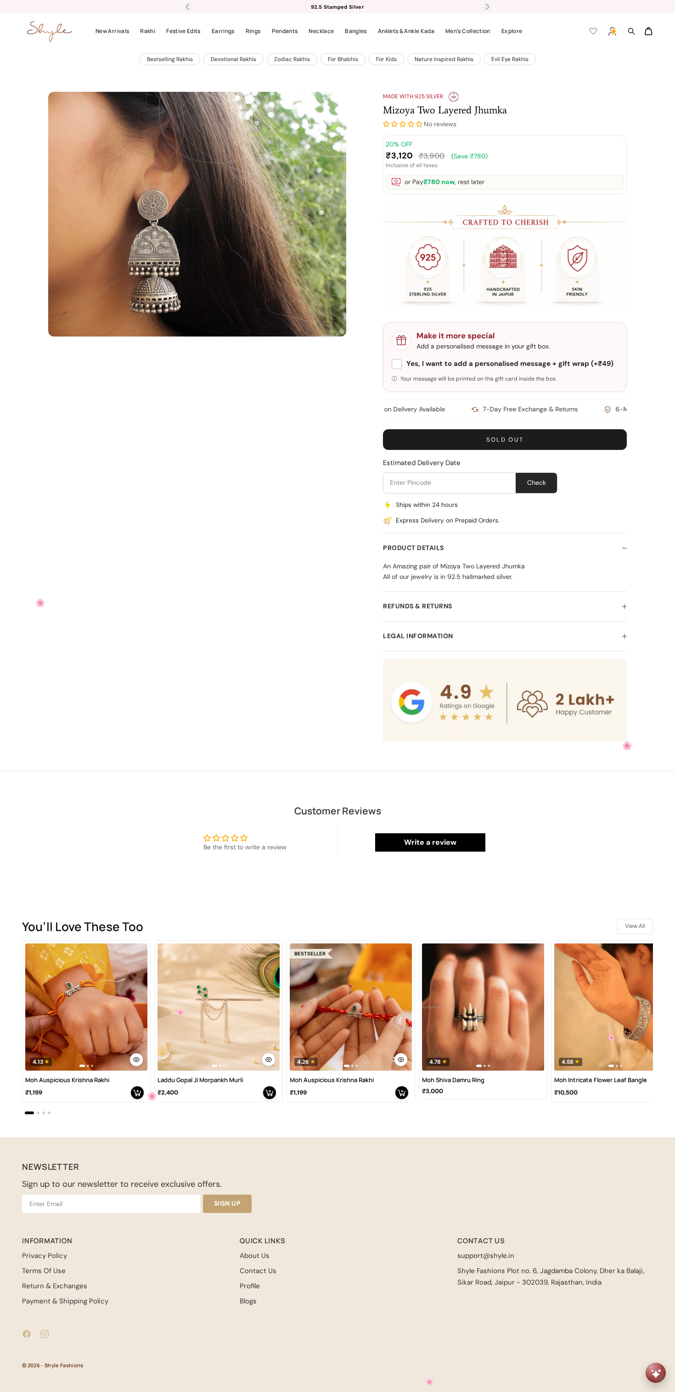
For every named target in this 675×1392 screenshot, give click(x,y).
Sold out (505, 439)
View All (635, 926)
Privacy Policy (44, 1255)
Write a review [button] (430, 842)
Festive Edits (183, 31)
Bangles (356, 31)
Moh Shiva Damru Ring (453, 1080)
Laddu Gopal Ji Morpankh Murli (200, 1080)
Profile (250, 1286)
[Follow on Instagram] (44, 1334)
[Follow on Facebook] (26, 1334)
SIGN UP (227, 1203)
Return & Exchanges (54, 1286)
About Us (255, 1255)
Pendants (285, 31)
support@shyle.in (485, 1255)
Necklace (321, 31)
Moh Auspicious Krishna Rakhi (67, 1080)
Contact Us (258, 1270)
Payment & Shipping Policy (65, 1301)
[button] (402, 124)
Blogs (248, 1301)
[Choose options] (136, 1059)
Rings (253, 31)
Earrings (223, 31)
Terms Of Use (44, 1270)
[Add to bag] (137, 1092)
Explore (512, 31)
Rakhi (147, 31)
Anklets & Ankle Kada (406, 31)
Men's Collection (467, 31)
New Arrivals (112, 31)
